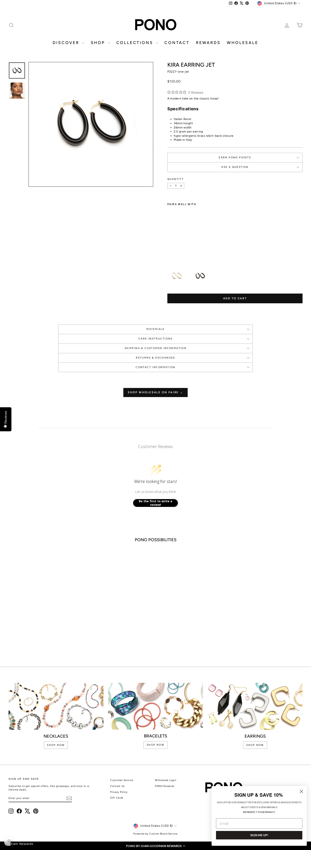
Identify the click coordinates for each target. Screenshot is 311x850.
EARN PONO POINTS (235, 157)
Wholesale (242, 42)
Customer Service (121, 780)
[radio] (176, 275)
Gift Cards (116, 797)
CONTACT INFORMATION (155, 367)
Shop (99, 42)
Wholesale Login (165, 780)
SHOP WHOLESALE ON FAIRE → (155, 392)
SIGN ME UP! (259, 835)
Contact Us (117, 786)
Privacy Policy (119, 792)
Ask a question (235, 167)
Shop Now (255, 745)
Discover (67, 42)
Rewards (208, 42)
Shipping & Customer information (155, 348)
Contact (177, 42)
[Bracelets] (155, 706)
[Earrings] (255, 706)
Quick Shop (43, 617)
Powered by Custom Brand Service (155, 833)
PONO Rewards (164, 786)
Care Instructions (155, 338)
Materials (155, 329)
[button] (155, 846)
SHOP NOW (56, 745)
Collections (135, 42)
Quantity (175, 179)
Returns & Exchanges (155, 357)
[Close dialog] (301, 791)
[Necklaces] (55, 706)
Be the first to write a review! (155, 503)
